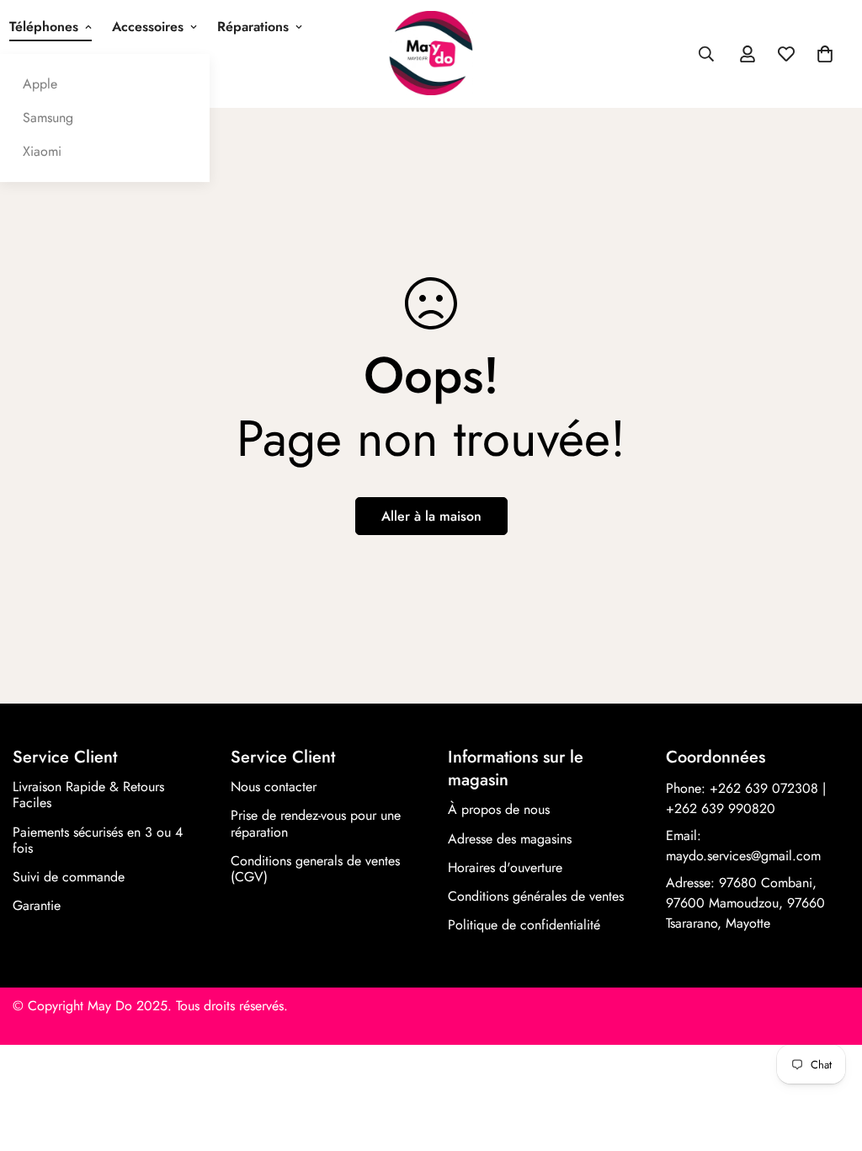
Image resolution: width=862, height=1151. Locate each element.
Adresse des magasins (510, 839)
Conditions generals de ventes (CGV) (315, 868)
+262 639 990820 (720, 808)
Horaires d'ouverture (505, 867)
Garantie (37, 905)
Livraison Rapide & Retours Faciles (88, 794)
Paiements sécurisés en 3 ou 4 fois (98, 840)
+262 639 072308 (764, 788)
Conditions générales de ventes (536, 896)
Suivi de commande (69, 876)
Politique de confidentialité (524, 924)
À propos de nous (499, 809)
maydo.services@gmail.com (743, 855)
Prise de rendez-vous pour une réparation (316, 823)
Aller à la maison (431, 516)
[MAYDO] (431, 54)
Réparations (253, 26)
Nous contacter (274, 786)
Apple (40, 84)
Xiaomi (42, 151)
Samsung (48, 117)
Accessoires (148, 26)
